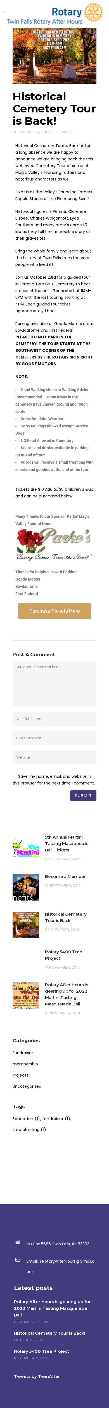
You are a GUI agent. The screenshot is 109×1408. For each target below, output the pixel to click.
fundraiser (56, 1118)
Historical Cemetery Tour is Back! (49, 1333)
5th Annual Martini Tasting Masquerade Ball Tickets (67, 843)
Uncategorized (56, 132)
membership (25, 1064)
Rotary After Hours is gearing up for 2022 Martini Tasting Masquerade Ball (52, 1308)
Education (26, 1118)
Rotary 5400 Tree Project (41, 1351)
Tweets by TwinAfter (37, 1376)
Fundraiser (28, 132)
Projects (21, 1075)
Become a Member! (66, 876)
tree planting (29, 1129)
